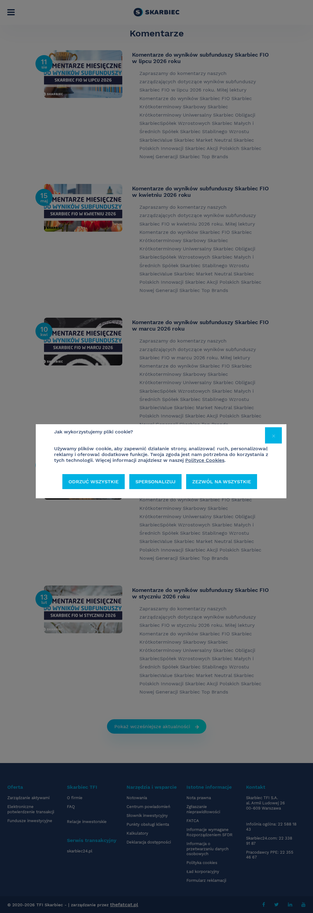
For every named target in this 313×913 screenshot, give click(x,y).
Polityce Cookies (204, 460)
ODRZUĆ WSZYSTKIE (93, 482)
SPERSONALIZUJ (155, 482)
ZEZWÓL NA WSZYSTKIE (221, 482)
